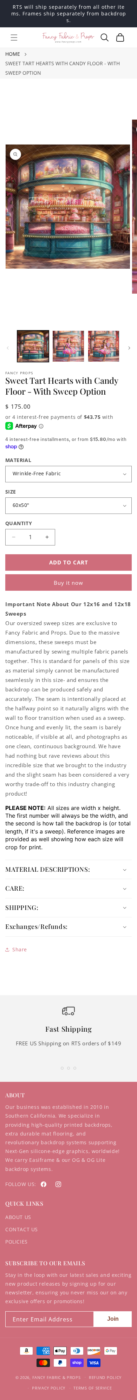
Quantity (18, 523)
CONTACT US (21, 1229)
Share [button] (19, 949)
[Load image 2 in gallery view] (68, 346)
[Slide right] (129, 348)
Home (12, 54)
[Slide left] (7, 348)
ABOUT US (18, 1217)
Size (10, 491)
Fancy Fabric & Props (56, 1377)
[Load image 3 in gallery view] (103, 346)
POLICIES (16, 1241)
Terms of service (92, 1388)
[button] (14, 37)
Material (18, 460)
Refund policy (105, 1377)
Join (113, 1319)
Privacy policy (48, 1388)
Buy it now (68, 582)
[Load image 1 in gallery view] (33, 346)
